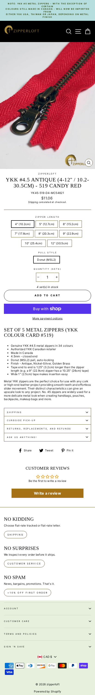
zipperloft (47, 173)
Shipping (33, 202)
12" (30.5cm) (59, 243)
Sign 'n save (14, 646)
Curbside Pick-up (21, 420)
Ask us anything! (22, 437)
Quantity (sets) (47, 269)
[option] (47, 10)
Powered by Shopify (47, 691)
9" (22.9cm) (70, 233)
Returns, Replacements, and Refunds (39, 428)
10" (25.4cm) (33, 243)
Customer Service (24, 563)
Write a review (47, 493)
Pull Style (47, 252)
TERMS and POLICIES (20, 634)
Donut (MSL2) (46, 259)
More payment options (48, 318)
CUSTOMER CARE (17, 621)
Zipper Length (47, 217)
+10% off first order (27, 592)
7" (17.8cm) (22, 233)
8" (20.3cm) (46, 233)
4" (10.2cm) (22, 224)
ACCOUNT (11, 608)
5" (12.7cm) (46, 224)
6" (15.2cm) (70, 224)
